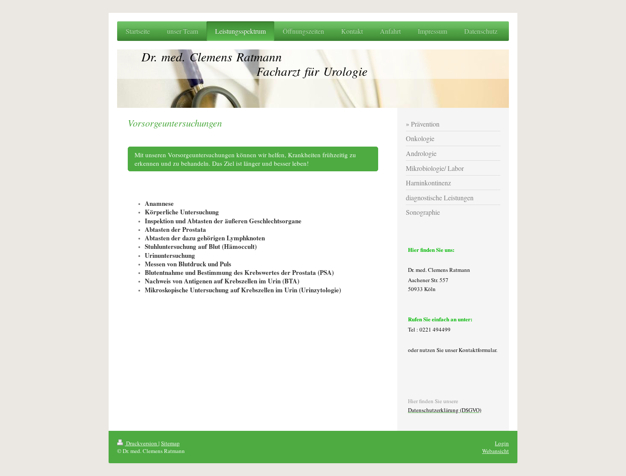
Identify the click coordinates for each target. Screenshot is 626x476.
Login (502, 443)
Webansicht (495, 451)
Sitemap (170, 443)
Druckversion (141, 443)
